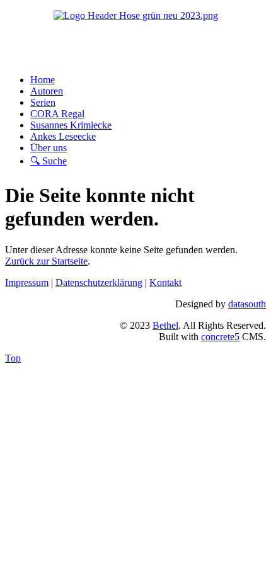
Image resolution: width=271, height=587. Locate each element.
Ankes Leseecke (63, 136)
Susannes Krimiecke (71, 125)
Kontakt (165, 282)
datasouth (247, 304)
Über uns (48, 147)
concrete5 (220, 336)
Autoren (46, 91)
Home (42, 79)
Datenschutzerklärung (98, 282)
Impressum (27, 282)
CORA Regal (57, 113)
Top (13, 358)
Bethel (165, 325)
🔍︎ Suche (48, 161)
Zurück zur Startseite (46, 261)
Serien (42, 102)
